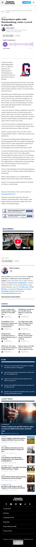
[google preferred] (8, 36)
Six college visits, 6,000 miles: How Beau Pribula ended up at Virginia (25, 323)
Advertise (6, 513)
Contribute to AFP (8, 517)
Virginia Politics (6, 484)
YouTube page (23, 287)
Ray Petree (23, 340)
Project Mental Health (9, 526)
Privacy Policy (7, 531)
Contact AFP (7, 508)
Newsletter (6, 522)
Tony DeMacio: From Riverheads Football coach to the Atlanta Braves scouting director (12, 459)
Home (2, 11)
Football (4, 465)
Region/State (5, 424)
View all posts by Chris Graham (10, 296)
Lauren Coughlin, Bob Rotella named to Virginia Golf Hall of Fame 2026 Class (13, 439)
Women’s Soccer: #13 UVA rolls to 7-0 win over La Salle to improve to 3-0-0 (26, 347)
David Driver (7, 328)
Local (3, 475)
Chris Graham (7, 316)
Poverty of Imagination (19, 283)
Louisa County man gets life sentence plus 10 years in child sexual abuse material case (17, 429)
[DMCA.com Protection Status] (18, 542)
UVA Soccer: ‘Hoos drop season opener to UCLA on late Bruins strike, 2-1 (9, 347)
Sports (4, 17)
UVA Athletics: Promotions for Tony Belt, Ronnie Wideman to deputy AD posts (12, 449)
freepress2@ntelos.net (8, 194)
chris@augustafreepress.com (11, 293)
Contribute (27, 2)
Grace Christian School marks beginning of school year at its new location (13, 477)
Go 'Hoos (4, 446)
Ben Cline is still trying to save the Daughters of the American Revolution (13, 487)
